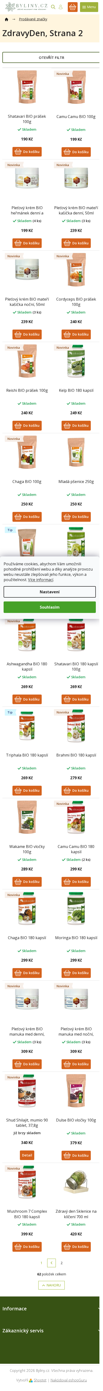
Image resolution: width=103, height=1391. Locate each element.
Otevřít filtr (51, 57)
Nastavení (50, 592)
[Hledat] (53, 7)
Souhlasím (50, 607)
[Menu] (89, 7)
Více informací (40, 579)
